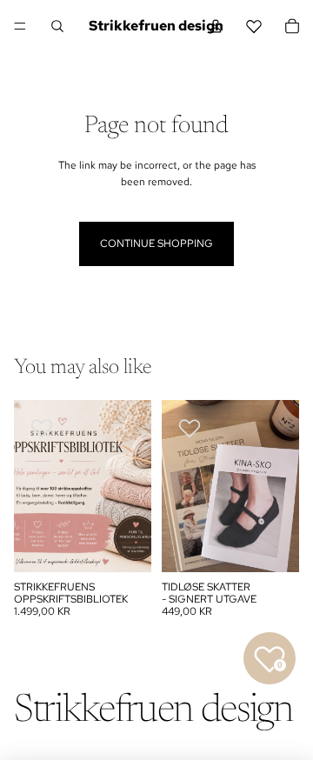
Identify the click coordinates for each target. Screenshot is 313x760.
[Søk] (57, 26)
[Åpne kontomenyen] (215, 26)
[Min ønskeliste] (254, 26)
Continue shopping (156, 243)
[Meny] (20, 26)
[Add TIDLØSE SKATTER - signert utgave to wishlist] (189, 428)
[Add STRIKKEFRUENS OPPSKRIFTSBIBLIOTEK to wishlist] (42, 428)
